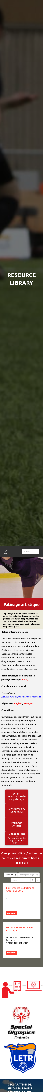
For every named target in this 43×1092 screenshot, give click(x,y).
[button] (5, 552)
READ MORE (11, 913)
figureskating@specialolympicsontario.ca (21, 696)
